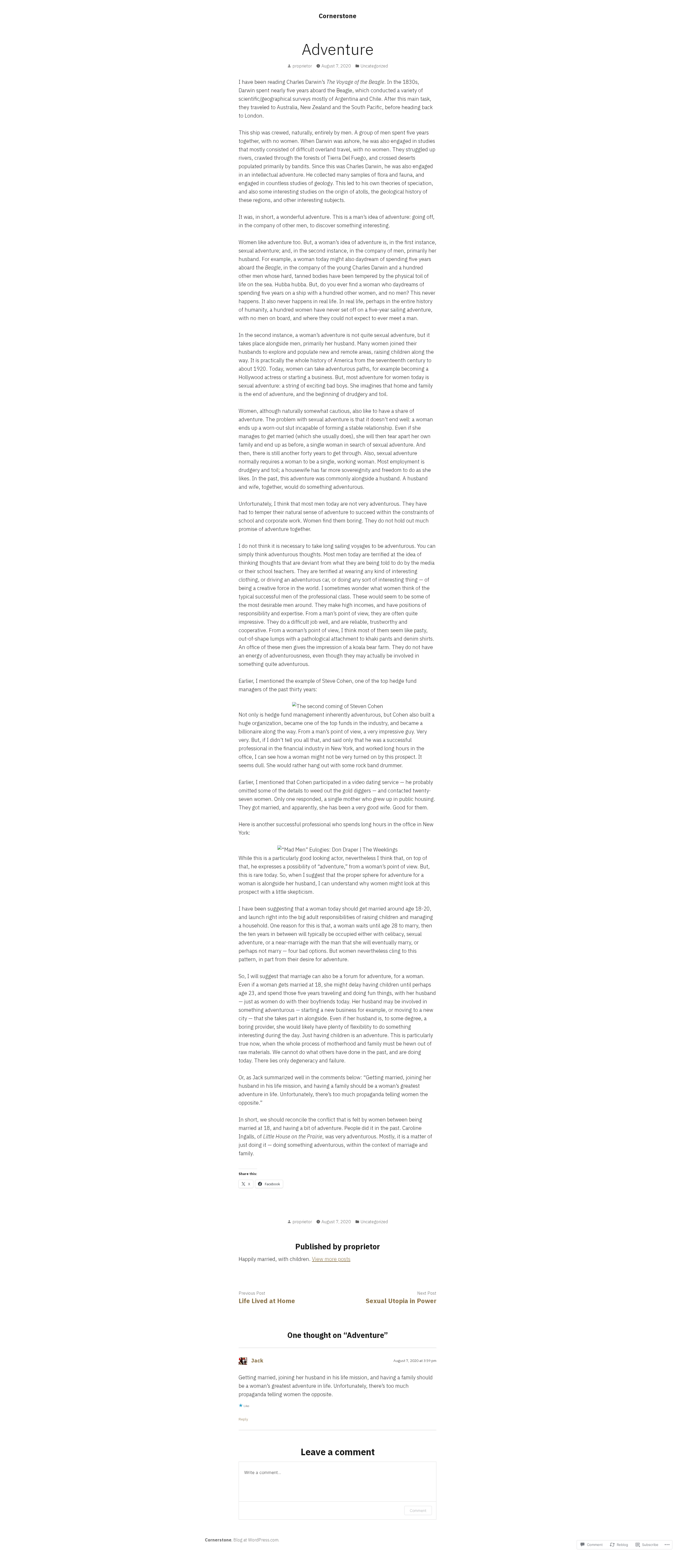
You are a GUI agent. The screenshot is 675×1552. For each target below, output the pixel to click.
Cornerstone (337, 16)
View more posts (331, 1259)
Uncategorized (374, 66)
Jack (257, 1360)
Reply (243, 1419)
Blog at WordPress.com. (256, 1540)
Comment (418, 1510)
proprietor (302, 66)
